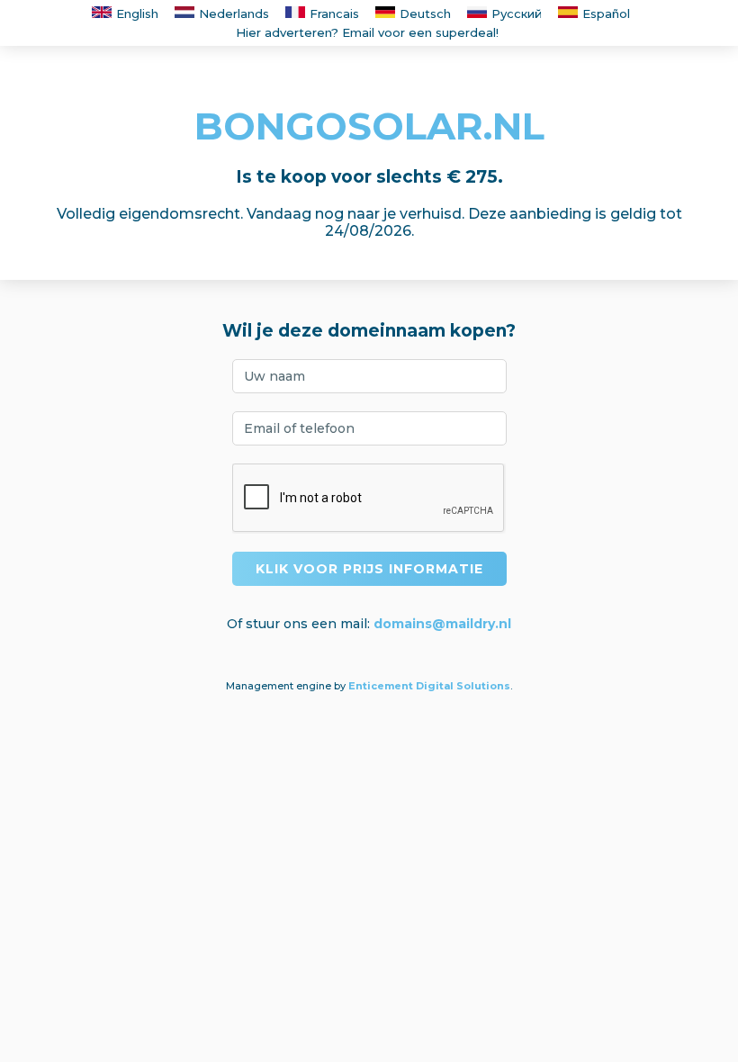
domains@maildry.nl (442, 624)
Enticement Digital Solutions (429, 686)
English (137, 13)
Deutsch (425, 13)
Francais (334, 13)
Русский (516, 13)
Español (606, 13)
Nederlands (234, 13)
